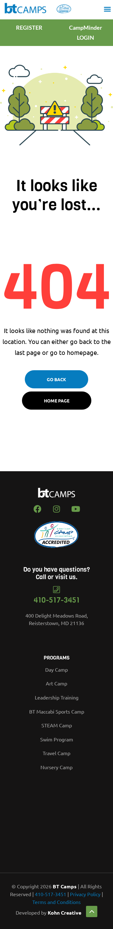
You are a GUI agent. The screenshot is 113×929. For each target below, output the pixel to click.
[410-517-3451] (57, 589)
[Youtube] (75, 509)
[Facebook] (37, 509)
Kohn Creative (64, 912)
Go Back (56, 379)
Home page (56, 400)
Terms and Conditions (56, 902)
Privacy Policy (85, 894)
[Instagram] (56, 509)
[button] (107, 9)
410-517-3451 (57, 600)
